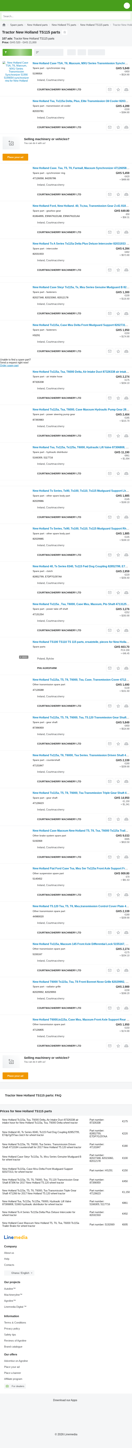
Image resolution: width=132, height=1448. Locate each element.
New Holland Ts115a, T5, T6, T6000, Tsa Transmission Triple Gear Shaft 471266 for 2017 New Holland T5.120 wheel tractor (39, 1192)
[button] (127, 5)
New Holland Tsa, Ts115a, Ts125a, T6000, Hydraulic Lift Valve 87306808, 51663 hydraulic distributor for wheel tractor (36, 1203)
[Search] (127, 16)
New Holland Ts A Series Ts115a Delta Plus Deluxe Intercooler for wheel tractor (38, 1213)
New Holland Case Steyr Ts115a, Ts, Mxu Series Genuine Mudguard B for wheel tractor (41, 1158)
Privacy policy (12, 1328)
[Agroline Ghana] (22, 5)
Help (6, 1258)
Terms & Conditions (15, 1322)
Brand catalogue (13, 1346)
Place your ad (15, 157)
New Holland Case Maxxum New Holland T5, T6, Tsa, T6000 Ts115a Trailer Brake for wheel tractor (40, 1224)
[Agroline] (4, 25)
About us (9, 1252)
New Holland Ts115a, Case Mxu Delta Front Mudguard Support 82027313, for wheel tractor (37, 1170)
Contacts (9, 1264)
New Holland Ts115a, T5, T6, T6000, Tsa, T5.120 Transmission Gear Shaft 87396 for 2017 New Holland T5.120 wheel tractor (40, 1181)
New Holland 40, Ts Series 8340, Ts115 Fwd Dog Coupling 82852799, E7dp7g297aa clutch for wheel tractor (41, 1133)
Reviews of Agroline (15, 1340)
